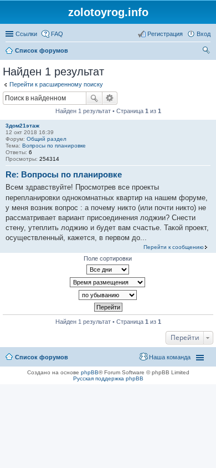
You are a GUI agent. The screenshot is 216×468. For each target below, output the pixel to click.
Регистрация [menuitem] (165, 33)
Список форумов (41, 357)
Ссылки (26, 33)
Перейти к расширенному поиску (56, 84)
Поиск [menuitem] (207, 51)
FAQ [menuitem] (57, 33)
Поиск (94, 98)
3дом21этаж (22, 126)
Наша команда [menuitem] (170, 357)
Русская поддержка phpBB (108, 378)
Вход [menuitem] (203, 33)
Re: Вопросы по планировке (64, 174)
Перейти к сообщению (173, 247)
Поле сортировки (108, 258)
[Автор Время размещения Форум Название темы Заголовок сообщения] (108, 282)
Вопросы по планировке (54, 146)
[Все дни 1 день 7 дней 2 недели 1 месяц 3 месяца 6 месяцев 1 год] (108, 269)
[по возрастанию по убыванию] (108, 295)
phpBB (90, 372)
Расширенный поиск (109, 98)
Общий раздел (46, 139)
